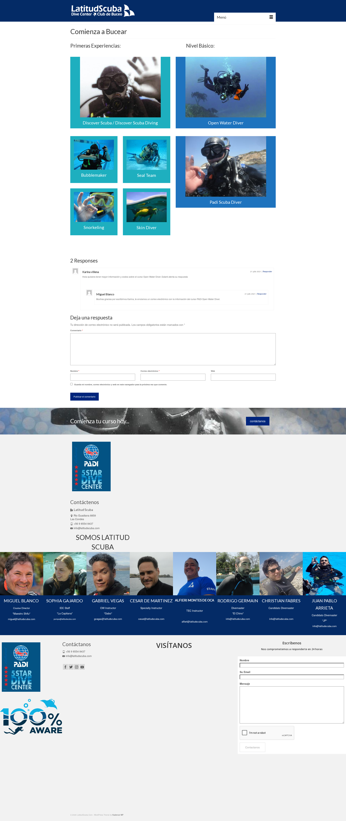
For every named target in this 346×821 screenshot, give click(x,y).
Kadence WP (117, 815)
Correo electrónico (150, 371)
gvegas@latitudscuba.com (108, 619)
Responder (267, 271)
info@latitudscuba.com (87, 528)
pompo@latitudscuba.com (65, 619)
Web (213, 371)
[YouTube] (82, 667)
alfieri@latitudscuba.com (195, 621)
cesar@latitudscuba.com (151, 619)
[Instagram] (76, 667)
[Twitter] (71, 667)
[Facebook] (65, 667)
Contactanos (252, 747)
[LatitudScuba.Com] (102, 11)
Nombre (74, 371)
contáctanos (257, 421)
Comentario (76, 330)
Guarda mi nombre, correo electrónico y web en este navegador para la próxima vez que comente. (120, 384)
